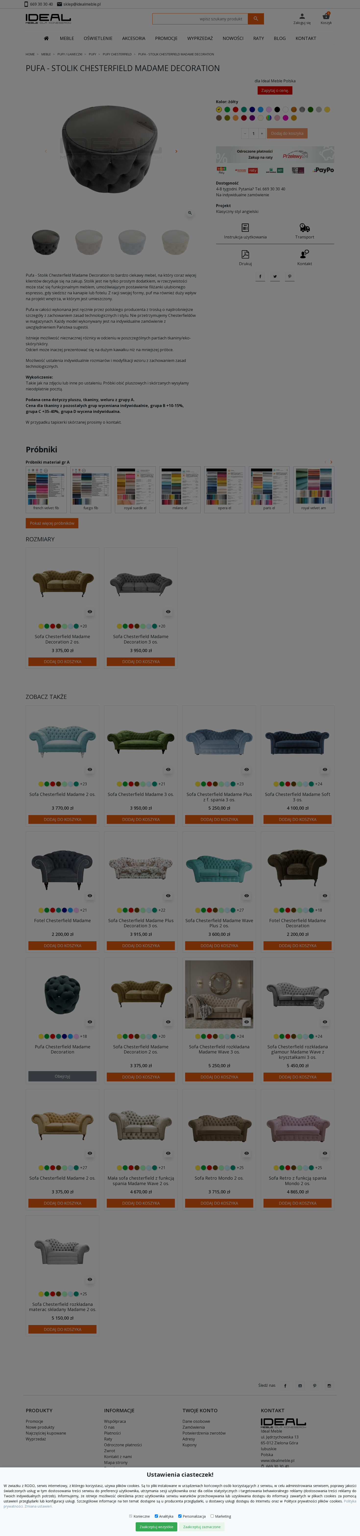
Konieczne (141, 1516)
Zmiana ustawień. (38, 1506)
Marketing (223, 1516)
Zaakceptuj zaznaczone (202, 1526)
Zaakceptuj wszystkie (156, 1526)
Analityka (166, 1516)
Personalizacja (194, 1516)
